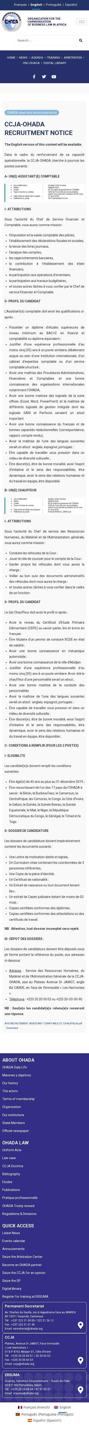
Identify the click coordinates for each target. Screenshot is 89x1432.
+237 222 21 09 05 (23, 1320)
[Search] (80, 41)
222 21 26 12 (45, 1320)
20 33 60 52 (43, 1355)
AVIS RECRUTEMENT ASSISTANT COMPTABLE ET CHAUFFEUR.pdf (43, 1023)
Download (12, 1028)
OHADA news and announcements (32, 112)
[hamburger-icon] (81, 22)
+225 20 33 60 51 (22, 1355)
